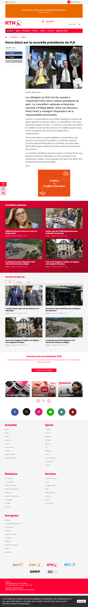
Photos (35, 31)
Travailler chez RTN (10, 534)
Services (50, 31)
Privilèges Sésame (50, 485)
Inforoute (48, 496)
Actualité (10, 31)
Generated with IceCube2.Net (26, 589)
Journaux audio (9, 447)
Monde (7, 436)
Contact (7, 548)
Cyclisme (47, 443)
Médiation (8, 541)
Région (7, 429)
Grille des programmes (11, 489)
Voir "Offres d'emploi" (71, 389)
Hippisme (48, 450)
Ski (46, 447)
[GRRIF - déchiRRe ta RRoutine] (35, 571)
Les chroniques (9, 482)
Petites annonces (50, 492)
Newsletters (50, 412)
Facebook (15, 412)
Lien (10, 61)
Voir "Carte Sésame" (18, 389)
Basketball (48, 436)
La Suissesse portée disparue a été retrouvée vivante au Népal (20, 263)
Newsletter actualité (11, 458)
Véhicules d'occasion (51, 478)
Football (47, 429)
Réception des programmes (13, 523)
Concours (8, 506)
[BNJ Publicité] (17, 564)
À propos (7, 520)
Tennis (47, 454)
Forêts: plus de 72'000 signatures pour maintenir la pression (62, 232)
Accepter (81, 601)
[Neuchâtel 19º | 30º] (43, 19)
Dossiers (7, 450)
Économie (8, 440)
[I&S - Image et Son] (52, 571)
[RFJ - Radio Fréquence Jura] (70, 564)
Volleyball (48, 440)
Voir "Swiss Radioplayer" (44, 389)
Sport (18, 31)
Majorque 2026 (61, 31)
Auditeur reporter (10, 454)
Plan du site (28, 585)
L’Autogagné (8, 499)
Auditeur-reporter (76, 2)
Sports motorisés (50, 458)
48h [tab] (10, 282)
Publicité (7, 530)
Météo (47, 489)
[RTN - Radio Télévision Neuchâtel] (52, 564)
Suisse (23, 37)
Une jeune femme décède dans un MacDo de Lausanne (63, 309)
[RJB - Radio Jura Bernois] (35, 564)
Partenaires (8, 537)
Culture (7, 443)
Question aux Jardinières (12, 496)
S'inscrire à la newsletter (44, 370)
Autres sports (49, 461)
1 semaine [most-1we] (19, 282)
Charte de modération (11, 545)
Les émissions (9, 478)
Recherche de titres (11, 485)
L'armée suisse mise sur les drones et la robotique (22, 309)
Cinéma (47, 482)
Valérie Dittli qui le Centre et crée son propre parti (21, 232)
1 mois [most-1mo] (28, 282)
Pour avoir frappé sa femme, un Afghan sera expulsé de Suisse (62, 263)
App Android (73, 412)
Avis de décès (49, 503)
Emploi (47, 499)
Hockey (47, 433)
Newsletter (8, 552)
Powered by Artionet (11, 589)
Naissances (8, 492)
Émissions (26, 31)
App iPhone (61, 412)
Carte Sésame (9, 527)
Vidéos (42, 31)
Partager (11, 53)
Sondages (8, 503)
